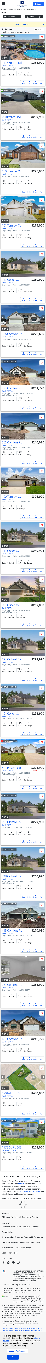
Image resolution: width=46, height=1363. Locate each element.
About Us (26, 1227)
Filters (36, 17)
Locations (13, 17)
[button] (38, 4)
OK (13, 1357)
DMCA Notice (7, 1248)
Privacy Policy (7, 1232)
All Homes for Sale (10, 1217)
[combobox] (39, 29)
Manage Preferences (17, 1351)
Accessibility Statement (30, 1242)
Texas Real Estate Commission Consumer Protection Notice (22, 1329)
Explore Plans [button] (38, 1302)
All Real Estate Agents (28, 1217)
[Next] (43, 46)
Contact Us (16, 1227)
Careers (35, 1227)
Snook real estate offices (30, 1191)
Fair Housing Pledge (23, 1248)
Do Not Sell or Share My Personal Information (22, 1237)
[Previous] (3, 46)
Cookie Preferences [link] (10, 1253)
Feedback (6, 1227)
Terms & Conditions (10, 1242)
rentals (21, 1184)
